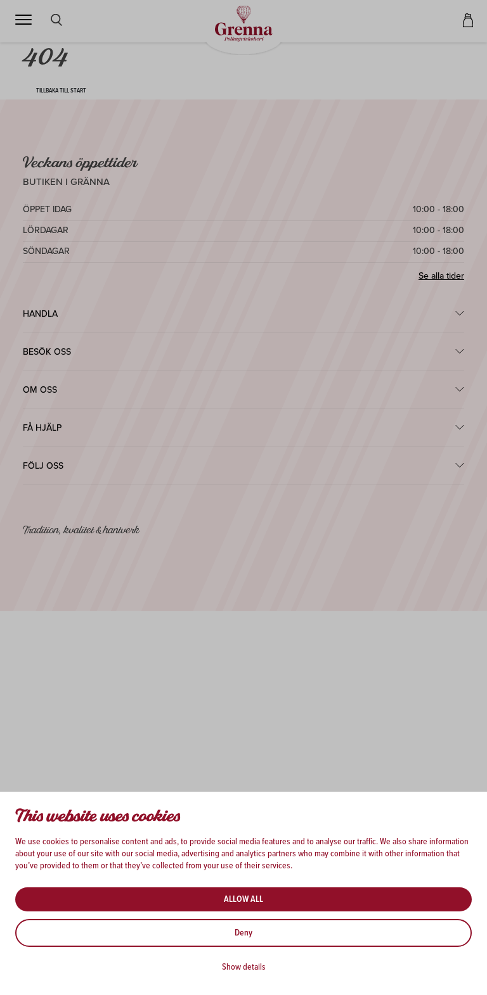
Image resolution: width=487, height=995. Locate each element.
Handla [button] (40, 313)
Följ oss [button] (43, 465)
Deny (243, 933)
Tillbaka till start (61, 91)
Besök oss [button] (47, 351)
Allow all (243, 899)
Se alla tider (441, 275)
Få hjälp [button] (42, 427)
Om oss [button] (40, 389)
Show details (244, 967)
